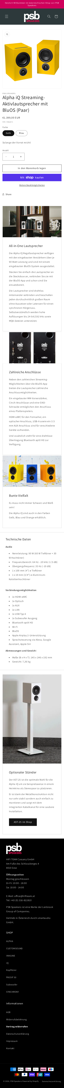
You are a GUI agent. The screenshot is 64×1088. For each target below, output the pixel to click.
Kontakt (10, 1048)
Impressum (12, 1041)
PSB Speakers (16, 1081)
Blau (21, 133)
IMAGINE (10, 955)
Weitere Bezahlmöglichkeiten (32, 185)
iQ (7, 962)
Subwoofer (11, 984)
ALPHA (9, 941)
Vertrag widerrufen (17, 1026)
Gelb (8, 133)
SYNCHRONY (12, 991)
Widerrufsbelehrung (16, 1019)
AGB (8, 1012)
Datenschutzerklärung (17, 1033)
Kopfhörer (11, 970)
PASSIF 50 (11, 977)
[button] (6, 16)
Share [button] (8, 194)
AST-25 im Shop (23, 822)
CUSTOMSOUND (14, 948)
